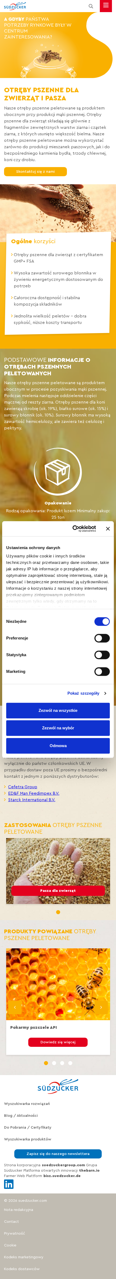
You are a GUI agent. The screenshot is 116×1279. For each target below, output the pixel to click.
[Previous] (15, 1007)
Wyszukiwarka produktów (27, 1139)
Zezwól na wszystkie (58, 710)
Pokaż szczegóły (83, 693)
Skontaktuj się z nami (27, 172)
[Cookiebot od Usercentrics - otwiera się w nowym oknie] (73, 528)
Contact (11, 1222)
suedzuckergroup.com (63, 1165)
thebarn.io (89, 1170)
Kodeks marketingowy (23, 1257)
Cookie (10, 1245)
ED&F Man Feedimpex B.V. (33, 793)
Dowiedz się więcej (58, 1042)
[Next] (101, 1007)
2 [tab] (54, 1063)
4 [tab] (70, 1063)
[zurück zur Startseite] (15, 6)
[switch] (102, 638)
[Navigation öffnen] (106, 6)
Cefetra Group (22, 787)
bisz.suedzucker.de (62, 1176)
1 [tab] (58, 912)
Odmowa (58, 745)
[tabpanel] (58, 871)
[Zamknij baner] (108, 529)
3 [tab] (62, 1063)
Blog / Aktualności (21, 1116)
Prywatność (14, 1233)
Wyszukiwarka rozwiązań (27, 1104)
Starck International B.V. (31, 800)
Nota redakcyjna (18, 1210)
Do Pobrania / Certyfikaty (28, 1127)
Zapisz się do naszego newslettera (58, 1154)
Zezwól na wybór (58, 728)
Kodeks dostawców (22, 1269)
